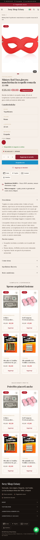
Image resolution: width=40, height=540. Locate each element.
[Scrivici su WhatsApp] (36, 529)
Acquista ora (20, 163)
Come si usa (6, 261)
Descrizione (6, 200)
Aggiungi (10, 328)
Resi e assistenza (8, 273)
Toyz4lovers (7, 76)
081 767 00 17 (9, 1)
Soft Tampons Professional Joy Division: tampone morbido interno (28, 321)
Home (3, 15)
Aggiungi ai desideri (21, 167)
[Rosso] (4, 142)
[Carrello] (38, 9)
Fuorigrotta (19, 1)
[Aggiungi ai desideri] (16, 293)
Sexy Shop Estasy (16, 9)
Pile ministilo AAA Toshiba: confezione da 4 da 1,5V (29, 362)
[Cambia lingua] (29, 9)
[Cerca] (34, 9)
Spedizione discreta (9, 267)
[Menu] (2, 9)
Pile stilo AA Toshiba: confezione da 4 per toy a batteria (10, 362)
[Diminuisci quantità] (4, 157)
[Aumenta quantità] (12, 157)
